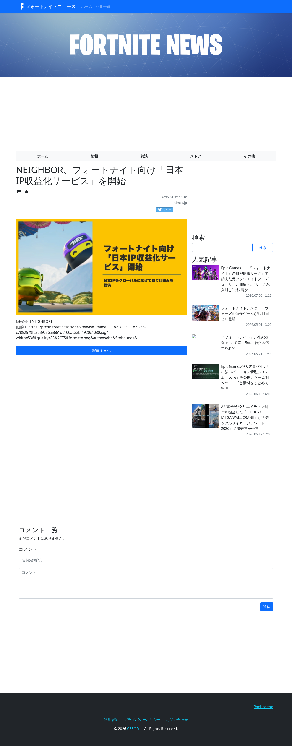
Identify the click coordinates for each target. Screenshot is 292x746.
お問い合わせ (177, 719)
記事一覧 (103, 6)
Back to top (263, 706)
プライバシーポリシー (142, 719)
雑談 (144, 156)
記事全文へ (101, 350)
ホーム (86, 6)
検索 (262, 247)
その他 (249, 156)
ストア (195, 156)
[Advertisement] (146, 112)
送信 (266, 606)
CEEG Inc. (135, 728)
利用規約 (111, 719)
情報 (94, 156)
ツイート (168, 209)
